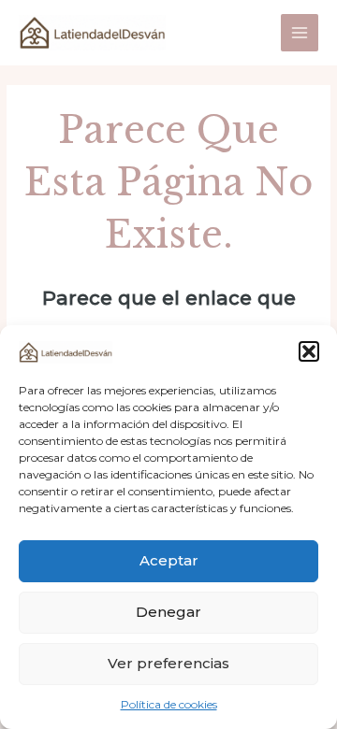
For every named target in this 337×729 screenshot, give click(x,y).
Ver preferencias (168, 663)
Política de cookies (169, 704)
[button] (309, 351)
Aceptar (168, 560)
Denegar (168, 612)
